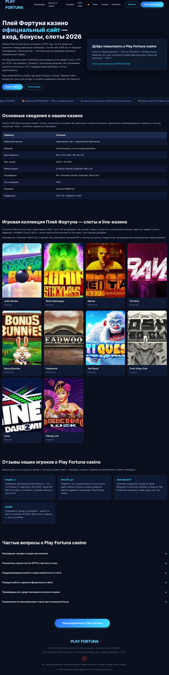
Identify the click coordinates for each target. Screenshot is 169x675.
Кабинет (132, 4)
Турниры (70, 4)
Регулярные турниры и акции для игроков (25, 553)
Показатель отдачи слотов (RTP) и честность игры (29, 563)
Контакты (116, 4)
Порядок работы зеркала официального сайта (27, 582)
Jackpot (104, 4)
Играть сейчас (12, 86)
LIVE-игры (80, 4)
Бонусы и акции (52, 4)
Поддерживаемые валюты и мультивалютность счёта (31, 572)
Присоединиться (152, 4)
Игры (95, 4)
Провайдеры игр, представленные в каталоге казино (31, 592)
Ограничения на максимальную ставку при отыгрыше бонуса (35, 601)
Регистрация (34, 86)
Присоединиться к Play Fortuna (82, 623)
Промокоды (39, 4)
